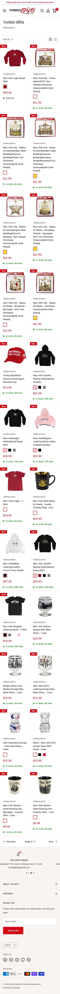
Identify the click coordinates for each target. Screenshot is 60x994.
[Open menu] (4, 10)
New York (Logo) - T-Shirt (13, 502)
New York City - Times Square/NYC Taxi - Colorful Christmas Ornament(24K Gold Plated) (44, 85)
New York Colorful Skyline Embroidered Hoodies (43, 378)
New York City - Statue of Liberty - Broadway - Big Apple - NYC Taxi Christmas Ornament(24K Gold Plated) (14, 311)
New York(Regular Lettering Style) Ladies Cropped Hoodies (44, 441)
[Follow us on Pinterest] (17, 960)
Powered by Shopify (11, 988)
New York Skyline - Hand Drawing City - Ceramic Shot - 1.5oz (43, 808)
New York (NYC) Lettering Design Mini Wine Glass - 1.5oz (43, 689)
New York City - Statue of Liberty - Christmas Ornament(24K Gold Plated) (44, 308)
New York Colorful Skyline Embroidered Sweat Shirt (43, 566)
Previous (10, 841)
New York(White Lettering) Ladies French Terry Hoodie (13, 566)
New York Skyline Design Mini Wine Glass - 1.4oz (42, 629)
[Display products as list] (55, 39)
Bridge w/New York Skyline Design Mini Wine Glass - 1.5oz (13, 689)
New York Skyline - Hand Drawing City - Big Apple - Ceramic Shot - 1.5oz (13, 810)
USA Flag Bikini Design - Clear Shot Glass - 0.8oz (15, 746)
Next (51, 841)
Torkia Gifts (9, 74)
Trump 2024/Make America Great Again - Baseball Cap (14, 378)
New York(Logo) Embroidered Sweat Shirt (13, 441)
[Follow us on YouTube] (23, 960)
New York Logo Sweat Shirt (14, 80)
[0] (54, 11)
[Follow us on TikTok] (28, 960)
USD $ (7, 945)
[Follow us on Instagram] (11, 960)
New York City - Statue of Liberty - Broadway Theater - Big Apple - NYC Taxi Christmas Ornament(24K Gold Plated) (44, 234)
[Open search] (42, 10)
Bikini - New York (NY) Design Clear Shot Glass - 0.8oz (44, 746)
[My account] (48, 10)
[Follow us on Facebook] (5, 960)
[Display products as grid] (50, 39)
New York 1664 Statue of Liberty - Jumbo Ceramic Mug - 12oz (44, 504)
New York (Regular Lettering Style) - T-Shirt (15, 628)
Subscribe (13, 930)
